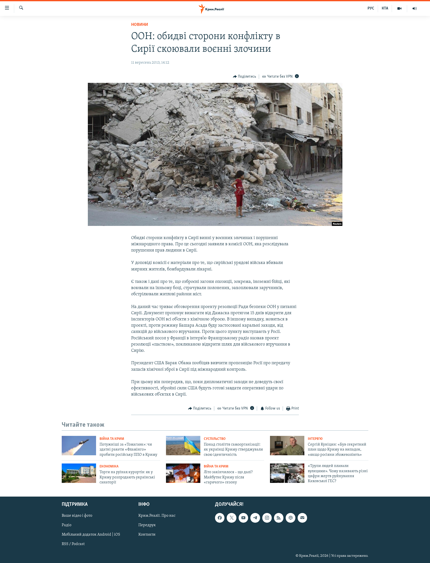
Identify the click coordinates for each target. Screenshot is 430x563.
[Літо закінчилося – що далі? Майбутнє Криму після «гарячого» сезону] (183, 473)
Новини (139, 25)
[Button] (244, 76)
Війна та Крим (112, 439)
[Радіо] (414, 8)
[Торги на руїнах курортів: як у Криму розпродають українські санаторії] (79, 473)
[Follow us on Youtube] (243, 517)
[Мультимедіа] (399, 8)
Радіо (66, 525)
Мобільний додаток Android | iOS (91, 535)
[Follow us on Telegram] (255, 517)
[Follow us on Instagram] (267, 517)
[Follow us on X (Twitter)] (231, 517)
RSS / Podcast (73, 544)
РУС (371, 8)
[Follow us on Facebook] (219, 517)
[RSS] (278, 517)
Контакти (147, 535)
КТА (385, 8)
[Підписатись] (302, 517)
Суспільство (214, 439)
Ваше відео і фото (77, 516)
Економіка (109, 466)
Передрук (147, 525)
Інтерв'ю (315, 439)
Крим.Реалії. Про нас (156, 516)
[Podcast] (290, 517)
